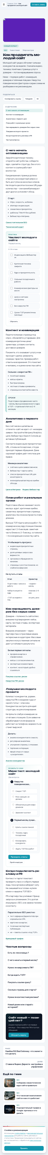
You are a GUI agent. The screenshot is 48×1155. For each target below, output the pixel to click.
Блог (16, 4)
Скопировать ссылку (13, 99)
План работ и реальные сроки (18, 123)
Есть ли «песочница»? (18, 953)
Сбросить (14, 321)
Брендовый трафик (14, 938)
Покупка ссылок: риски (16, 676)
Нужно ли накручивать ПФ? (21, 967)
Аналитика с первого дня (16, 119)
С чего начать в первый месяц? (23, 960)
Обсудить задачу (18, 1035)
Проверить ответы (19, 857)
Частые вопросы (12, 140)
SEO (5, 50)
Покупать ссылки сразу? (19, 982)
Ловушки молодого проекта (17, 131)
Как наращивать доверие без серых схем (23, 127)
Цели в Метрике (13, 489)
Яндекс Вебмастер (31, 489)
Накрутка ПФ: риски (15, 681)
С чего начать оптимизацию (17, 110)
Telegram (28, 99)
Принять (24, 1148)
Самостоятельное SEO (16, 222)
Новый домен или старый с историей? (20, 1005)
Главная (10, 4)
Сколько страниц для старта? (22, 990)
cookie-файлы (19, 1133)
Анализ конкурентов (15, 760)
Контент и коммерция (15, 114)
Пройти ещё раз (16, 862)
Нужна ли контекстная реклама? (23, 997)
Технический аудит (15, 227)
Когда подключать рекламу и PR (19, 136)
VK (38, 99)
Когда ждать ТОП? (16, 975)
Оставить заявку (38, 5)
